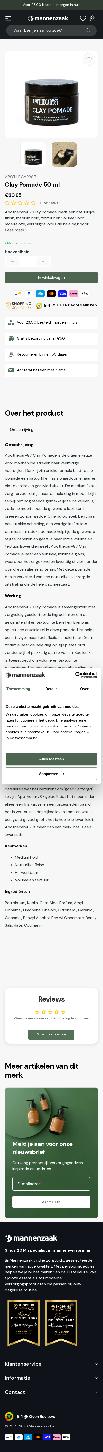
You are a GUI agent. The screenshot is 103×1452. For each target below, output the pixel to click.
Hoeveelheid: (18, 251)
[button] (8, 18)
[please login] (89, 59)
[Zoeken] (90, 30)
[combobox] (51, 30)
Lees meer (15, 230)
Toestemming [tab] (18, 689)
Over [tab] (84, 689)
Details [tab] (52, 689)
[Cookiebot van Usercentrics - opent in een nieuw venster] (75, 675)
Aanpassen (48, 774)
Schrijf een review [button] (51, 1034)
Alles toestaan (51, 759)
